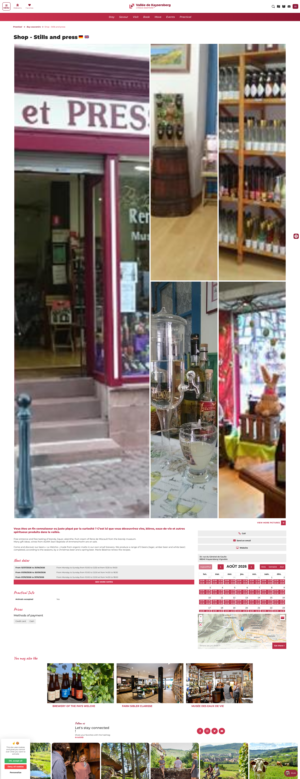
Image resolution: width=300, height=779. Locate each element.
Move (158, 16)
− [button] (201, 620)
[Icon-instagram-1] (207, 731)
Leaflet (283, 638)
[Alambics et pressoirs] (184, 162)
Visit (136, 16)
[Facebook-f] (200, 731)
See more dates (104, 582)
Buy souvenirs (34, 27)
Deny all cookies (16, 767)
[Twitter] (214, 731)
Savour (123, 16)
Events (170, 16)
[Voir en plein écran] (200, 625)
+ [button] (201, 616)
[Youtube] (222, 731)
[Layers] (282, 617)
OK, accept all (15, 761)
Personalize (15, 772)
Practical (185, 16)
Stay (111, 16)
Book (146, 16)
